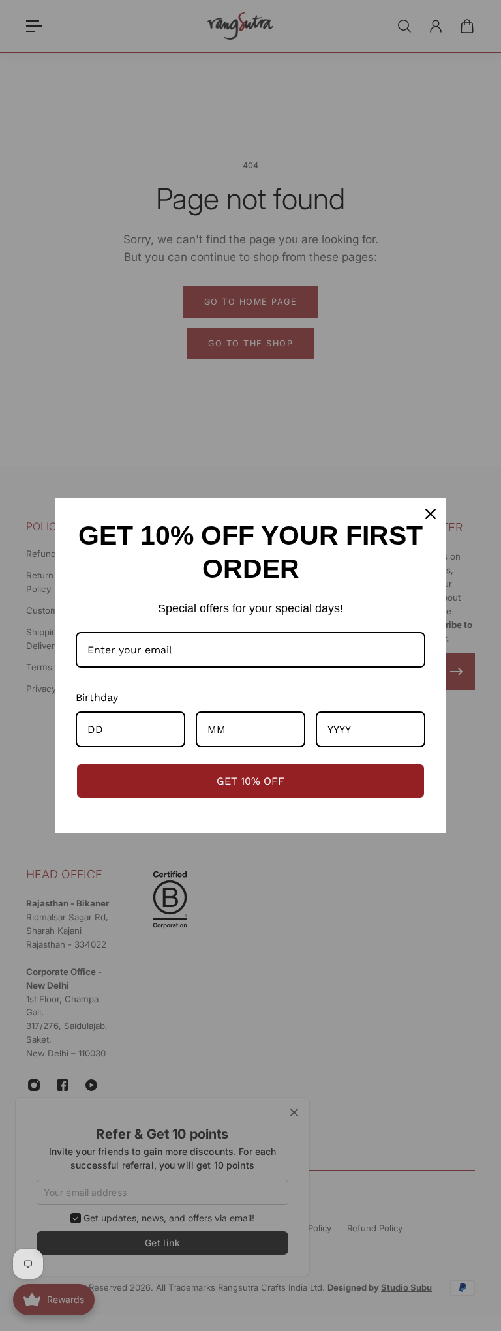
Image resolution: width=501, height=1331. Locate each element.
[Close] (430, 514)
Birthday (97, 697)
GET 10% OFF (250, 781)
